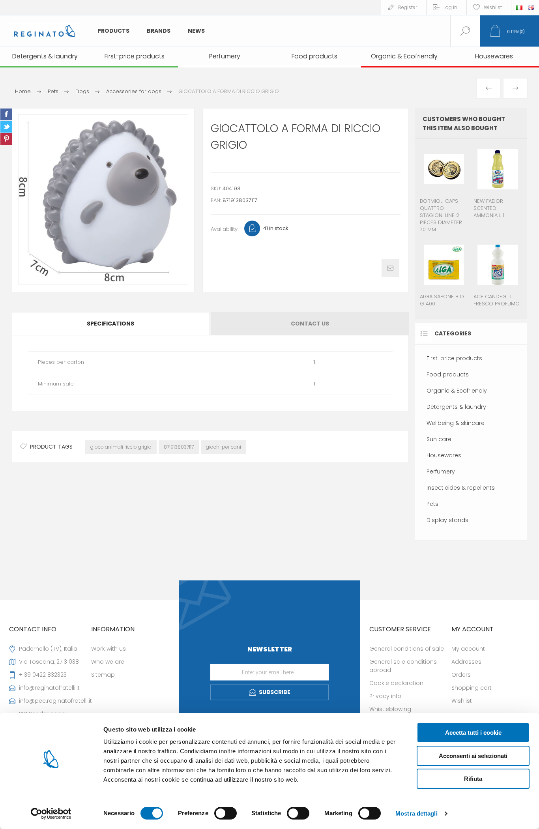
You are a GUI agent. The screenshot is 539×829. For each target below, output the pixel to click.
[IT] (519, 7)
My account (468, 649)
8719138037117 (179, 447)
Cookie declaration (396, 683)
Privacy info (385, 696)
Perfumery (441, 471)
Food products (448, 374)
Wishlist (461, 701)
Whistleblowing (390, 709)
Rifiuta (473, 778)
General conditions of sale (406, 649)
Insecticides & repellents (461, 488)
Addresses (466, 662)
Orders (461, 675)
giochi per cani (223, 447)
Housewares (444, 455)
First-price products (454, 358)
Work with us (108, 649)
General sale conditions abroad (403, 666)
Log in (450, 7)
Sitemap (103, 675)
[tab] (111, 323)
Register (407, 7)
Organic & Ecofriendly (457, 391)
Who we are (107, 662)
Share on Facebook (6, 114)
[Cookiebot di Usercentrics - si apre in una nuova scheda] (51, 814)
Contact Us (310, 323)
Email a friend (390, 268)
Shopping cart (471, 688)
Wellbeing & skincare (456, 423)
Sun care (439, 439)
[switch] (225, 813)
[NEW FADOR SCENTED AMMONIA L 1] (497, 190)
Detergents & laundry (456, 407)
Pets (432, 504)
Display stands (447, 520)
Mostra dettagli (416, 813)
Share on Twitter (6, 127)
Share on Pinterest (6, 139)
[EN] (531, 7)
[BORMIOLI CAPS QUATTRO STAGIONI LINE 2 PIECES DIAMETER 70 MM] (444, 190)
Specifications (110, 323)
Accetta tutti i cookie (473, 732)
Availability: (224, 229)
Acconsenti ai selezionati (473, 755)
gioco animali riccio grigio (121, 447)
